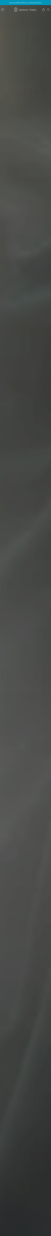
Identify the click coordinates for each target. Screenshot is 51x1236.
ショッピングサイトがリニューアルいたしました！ (25, 2)
